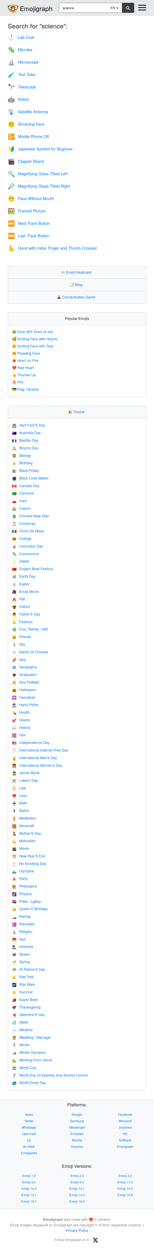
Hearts (21, 719)
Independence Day (31, 742)
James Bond (25, 772)
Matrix (20, 810)
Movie (20, 848)
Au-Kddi (29, 1146)
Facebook (125, 1114)
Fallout (21, 606)
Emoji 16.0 (77, 1201)
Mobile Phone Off (28, 136)
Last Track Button (28, 235)
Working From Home (32, 1059)
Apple (29, 1114)
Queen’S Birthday (30, 908)
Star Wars (23, 984)
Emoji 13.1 (28, 1195)
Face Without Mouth (31, 198)
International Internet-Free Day (40, 750)
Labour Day (25, 780)
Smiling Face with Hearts (34, 338)
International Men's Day (34, 757)
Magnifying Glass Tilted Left (38, 173)
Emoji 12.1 (77, 1188)
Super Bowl (25, 999)
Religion (22, 931)
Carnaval (23, 492)
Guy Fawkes (25, 682)
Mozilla (77, 1140)
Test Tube (21, 74)
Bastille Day (25, 440)
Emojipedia (29, 1153)
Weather (22, 1029)
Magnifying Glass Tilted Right (39, 186)
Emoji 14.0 (77, 1195)
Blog (77, 284)
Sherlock (22, 946)
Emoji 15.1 (28, 1201)
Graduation (24, 674)
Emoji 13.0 (125, 1188)
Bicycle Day (25, 447)
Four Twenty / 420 (30, 629)
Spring (21, 961)
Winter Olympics (29, 1052)
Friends (21, 636)
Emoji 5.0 (77, 1182)
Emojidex (77, 1133)
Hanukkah (23, 697)
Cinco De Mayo (28, 530)
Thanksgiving (26, 1007)
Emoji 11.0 (125, 1182)
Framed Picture (26, 211)
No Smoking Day (29, 863)
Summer (22, 991)
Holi (18, 734)
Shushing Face (26, 124)
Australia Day (26, 432)
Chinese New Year (30, 515)
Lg (29, 1140)
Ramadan (23, 923)
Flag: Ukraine (25, 389)
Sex (18, 939)
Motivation (24, 840)
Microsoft (125, 1121)
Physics (22, 893)
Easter (21, 583)
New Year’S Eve (28, 855)
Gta (18, 644)
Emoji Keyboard (77, 272)
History (21, 727)
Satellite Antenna (28, 111)
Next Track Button (29, 223)
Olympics (23, 870)
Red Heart (23, 367)
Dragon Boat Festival (32, 568)
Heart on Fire (25, 360)
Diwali (20, 560)
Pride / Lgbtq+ (27, 901)
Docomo (77, 1146)
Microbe (20, 49)
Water (20, 1022)
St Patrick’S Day (28, 969)
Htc (125, 1133)
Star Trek (23, 976)
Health (21, 712)
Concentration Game (77, 296)
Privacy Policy (77, 1230)
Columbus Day (27, 545)
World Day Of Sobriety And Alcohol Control (50, 1075)
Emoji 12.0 (28, 1188)
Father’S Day (26, 613)
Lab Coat (21, 37)
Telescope (22, 87)
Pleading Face (26, 353)
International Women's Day (37, 765)
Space (20, 954)
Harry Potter (25, 704)
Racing (21, 916)
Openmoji (29, 1133)
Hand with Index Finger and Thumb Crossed (52, 248)
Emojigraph (36, 8)
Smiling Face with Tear (32, 345)
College (21, 538)
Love (19, 795)
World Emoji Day (29, 1082)
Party (20, 878)
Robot (18, 99)
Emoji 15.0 (125, 1195)
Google (77, 1114)
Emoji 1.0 (29, 1175)
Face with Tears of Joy (32, 331)
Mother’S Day (26, 833)
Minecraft (23, 825)
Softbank (125, 1140)
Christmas (23, 523)
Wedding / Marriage (31, 1037)
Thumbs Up (24, 374)
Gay (19, 659)
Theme (77, 411)
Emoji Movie (25, 591)
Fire (17, 381)
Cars (19, 500)
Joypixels (125, 1127)
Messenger (77, 1127)
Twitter (28, 1121)
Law (19, 787)
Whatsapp (29, 1127)
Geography (24, 666)
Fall (18, 598)
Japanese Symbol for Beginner (40, 149)
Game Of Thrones (30, 651)
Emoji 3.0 (125, 1175)
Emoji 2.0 (77, 1175)
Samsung (77, 1121)
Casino (21, 508)
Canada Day (25, 485)
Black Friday (25, 470)
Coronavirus (25, 553)
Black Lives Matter (30, 477)
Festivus (22, 621)
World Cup (24, 1067)
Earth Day (23, 576)
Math (19, 802)
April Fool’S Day (28, 424)
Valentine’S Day (28, 1014)
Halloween (24, 689)
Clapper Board (26, 161)
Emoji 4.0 (29, 1182)
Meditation (24, 818)
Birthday (22, 462)
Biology (21, 455)
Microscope (23, 62)
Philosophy (24, 886)
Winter (21, 1044)
